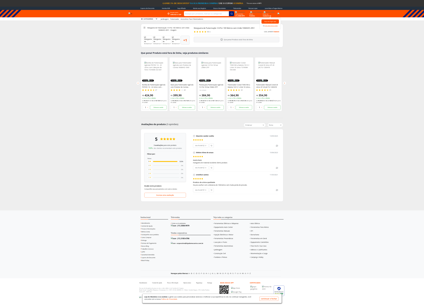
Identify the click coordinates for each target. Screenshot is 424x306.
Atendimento (145, 223)
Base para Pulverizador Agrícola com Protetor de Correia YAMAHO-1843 (182, 86)
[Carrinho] (278, 12)
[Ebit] (255, 287)
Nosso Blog (145, 246)
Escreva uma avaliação (165, 195)
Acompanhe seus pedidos (150, 235)
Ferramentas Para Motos (260, 227)
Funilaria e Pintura (220, 257)
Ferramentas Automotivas (223, 246)
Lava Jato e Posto (220, 242)
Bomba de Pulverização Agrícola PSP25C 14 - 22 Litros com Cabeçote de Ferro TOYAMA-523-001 (154, 86)
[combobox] (209, 13)
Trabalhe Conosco (147, 249)
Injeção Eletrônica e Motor (223, 235)
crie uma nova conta (271, 26)
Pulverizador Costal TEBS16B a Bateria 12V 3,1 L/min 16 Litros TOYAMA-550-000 (239, 86)
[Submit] (231, 13)
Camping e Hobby (257, 257)
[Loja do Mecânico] (152, 13)
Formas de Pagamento (148, 243)
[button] (138, 83)
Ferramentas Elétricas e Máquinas (226, 223)
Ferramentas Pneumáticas (223, 238)
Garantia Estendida (147, 255)
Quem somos (187, 283)
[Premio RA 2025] (267, 287)
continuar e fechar (269, 299)
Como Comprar (146, 237)
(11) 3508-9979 (183, 225)
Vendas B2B (166, 8)
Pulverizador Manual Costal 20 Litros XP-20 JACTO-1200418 (267, 86)
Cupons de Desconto (147, 8)
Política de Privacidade (169, 299)
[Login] (269, 11)
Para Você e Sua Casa (258, 246)
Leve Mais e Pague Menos (273, 8)
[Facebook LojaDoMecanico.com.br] (141, 297)
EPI (252, 231)
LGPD (143, 252)
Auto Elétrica (255, 223)
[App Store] (236, 288)
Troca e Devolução (172, 283)
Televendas (237, 8)
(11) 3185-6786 (183, 238)
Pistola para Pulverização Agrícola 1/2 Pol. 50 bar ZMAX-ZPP (211, 86)
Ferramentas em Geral (259, 238)
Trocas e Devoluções (148, 229)
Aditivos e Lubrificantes (259, 250)
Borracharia (255, 235)
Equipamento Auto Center (223, 227)
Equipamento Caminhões (260, 242)
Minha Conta (145, 232)
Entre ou (265, 14)
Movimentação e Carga (259, 253)
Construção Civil (220, 253)
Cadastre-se (267, 16)
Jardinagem (218, 250)
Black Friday (145, 260)
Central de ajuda (157, 283)
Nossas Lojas (253, 8)
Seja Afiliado (181, 8)
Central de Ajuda (146, 226)
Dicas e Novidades (219, 8)
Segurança (199, 283)
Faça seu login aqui (270, 21)
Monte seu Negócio (199, 8)
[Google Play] (236, 292)
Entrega (144, 240)
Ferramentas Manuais (222, 231)
